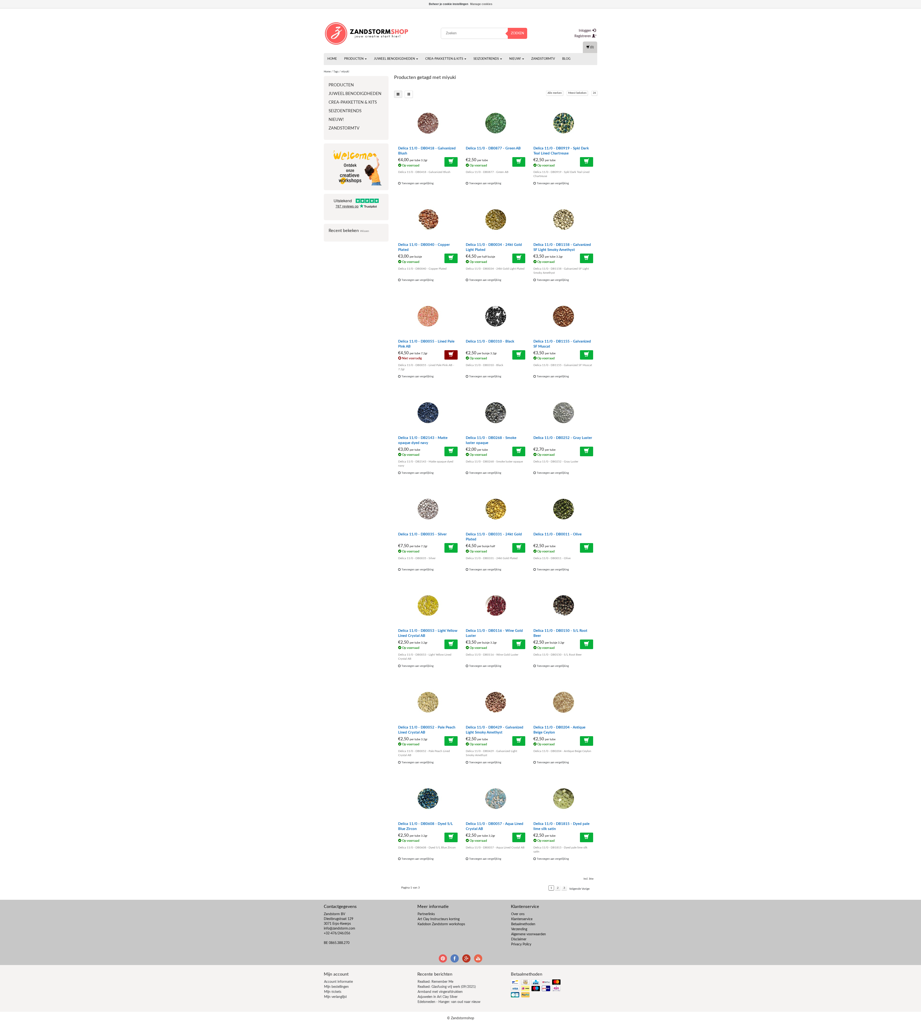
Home (332, 58)
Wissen (364, 231)
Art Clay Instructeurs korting (439, 919)
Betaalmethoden (523, 924)
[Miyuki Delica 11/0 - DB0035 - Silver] (428, 509)
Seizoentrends (486, 58)
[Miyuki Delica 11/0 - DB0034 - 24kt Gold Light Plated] (495, 219)
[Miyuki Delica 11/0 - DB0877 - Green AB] (495, 123)
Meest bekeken (577, 93)
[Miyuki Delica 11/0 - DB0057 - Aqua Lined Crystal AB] (495, 799)
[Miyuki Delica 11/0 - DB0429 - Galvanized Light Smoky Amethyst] (495, 702)
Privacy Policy (521, 944)
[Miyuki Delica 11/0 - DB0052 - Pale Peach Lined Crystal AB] (428, 702)
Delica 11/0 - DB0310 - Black (490, 341)
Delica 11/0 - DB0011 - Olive (557, 534)
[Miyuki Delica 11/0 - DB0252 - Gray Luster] (563, 413)
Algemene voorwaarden (528, 934)
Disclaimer (518, 939)
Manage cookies (481, 4)
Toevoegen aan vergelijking (417, 183)
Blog (566, 58)
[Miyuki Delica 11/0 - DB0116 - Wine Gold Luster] (495, 605)
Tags (336, 71)
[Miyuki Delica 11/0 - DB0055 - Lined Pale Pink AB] (428, 316)
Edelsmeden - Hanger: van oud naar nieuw (449, 1002)
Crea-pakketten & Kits (444, 58)
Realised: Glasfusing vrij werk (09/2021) (447, 987)
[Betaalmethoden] (536, 989)
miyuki (345, 71)
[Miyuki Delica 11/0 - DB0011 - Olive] (563, 509)
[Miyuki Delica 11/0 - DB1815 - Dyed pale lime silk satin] (563, 799)
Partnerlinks (426, 914)
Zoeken (517, 33)
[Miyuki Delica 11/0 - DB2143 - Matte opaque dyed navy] (428, 413)
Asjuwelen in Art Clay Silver (438, 997)
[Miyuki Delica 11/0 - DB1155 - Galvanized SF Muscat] (563, 316)
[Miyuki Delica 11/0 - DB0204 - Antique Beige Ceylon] (563, 702)
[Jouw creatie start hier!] (367, 32)
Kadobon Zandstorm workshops (441, 924)
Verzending (519, 929)
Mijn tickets (332, 992)
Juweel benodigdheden (395, 58)
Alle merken (555, 93)
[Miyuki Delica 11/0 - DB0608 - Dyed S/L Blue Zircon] (428, 799)
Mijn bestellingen (336, 987)
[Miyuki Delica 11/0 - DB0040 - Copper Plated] (428, 219)
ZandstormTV (543, 58)
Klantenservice (521, 919)
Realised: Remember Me (435, 982)
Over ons (518, 914)
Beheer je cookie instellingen (448, 4)
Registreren (583, 36)
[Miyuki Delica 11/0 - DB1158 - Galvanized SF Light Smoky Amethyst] (563, 219)
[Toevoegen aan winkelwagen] (451, 162)
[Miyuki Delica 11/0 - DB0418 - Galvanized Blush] (428, 123)
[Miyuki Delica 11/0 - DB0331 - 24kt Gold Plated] (495, 509)
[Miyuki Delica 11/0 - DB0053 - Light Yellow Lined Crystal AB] (428, 605)
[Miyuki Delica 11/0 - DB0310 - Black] (495, 316)
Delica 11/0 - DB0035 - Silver (422, 534)
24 (594, 93)
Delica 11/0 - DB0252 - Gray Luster (562, 438)
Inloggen (585, 30)
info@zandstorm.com (339, 928)
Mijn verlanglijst (335, 997)
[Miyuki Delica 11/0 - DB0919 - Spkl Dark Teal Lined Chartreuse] (563, 123)
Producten (354, 58)
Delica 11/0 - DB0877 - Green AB (493, 148)
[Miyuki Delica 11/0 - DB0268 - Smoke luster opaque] (495, 413)
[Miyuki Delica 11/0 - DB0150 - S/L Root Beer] (563, 605)
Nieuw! (515, 58)
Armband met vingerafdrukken (440, 992)
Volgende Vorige (579, 888)
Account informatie (338, 982)
